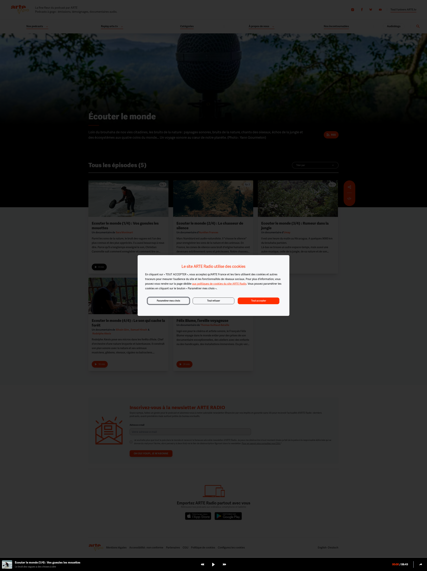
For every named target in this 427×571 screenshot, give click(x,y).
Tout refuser (213, 300)
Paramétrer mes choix (168, 300)
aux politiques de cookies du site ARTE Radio (219, 284)
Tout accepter (258, 300)
